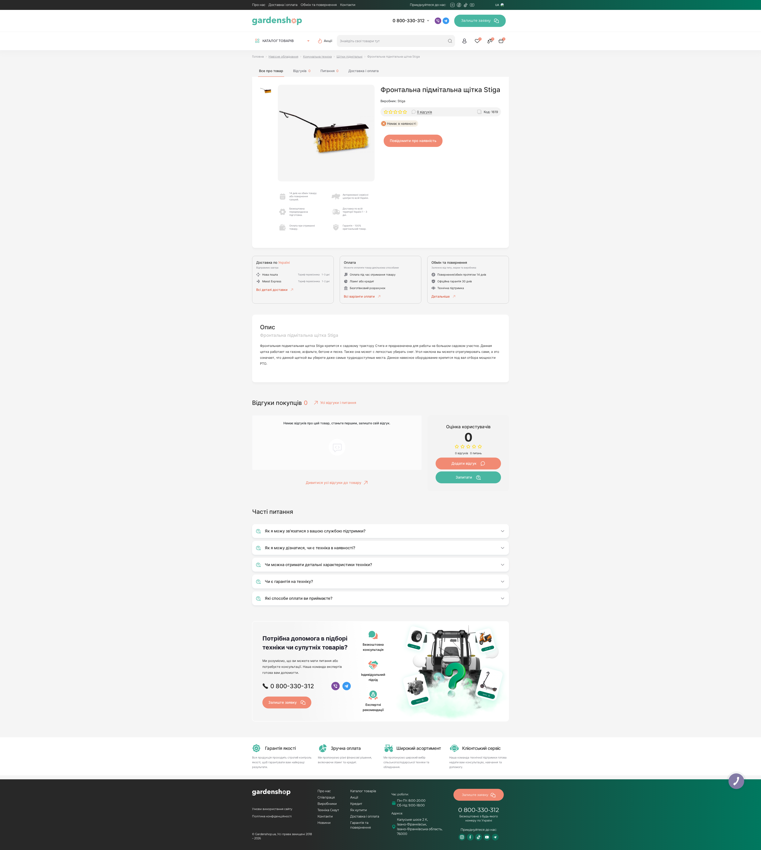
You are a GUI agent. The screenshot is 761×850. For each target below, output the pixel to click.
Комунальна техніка (317, 56)
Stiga (401, 101)
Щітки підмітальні (349, 56)
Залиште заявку (476, 20)
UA (497, 5)
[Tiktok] (465, 5)
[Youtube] (472, 5)
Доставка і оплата (283, 5)
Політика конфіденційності (272, 816)
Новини (324, 823)
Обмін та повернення (319, 5)
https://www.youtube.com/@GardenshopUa (487, 837)
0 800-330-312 (409, 20)
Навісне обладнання (283, 56)
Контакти (347, 5)
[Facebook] (459, 5)
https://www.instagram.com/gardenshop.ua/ (462, 837)
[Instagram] (452, 5)
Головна (258, 56)
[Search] (450, 41)
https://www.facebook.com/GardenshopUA (470, 837)
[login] (464, 41)
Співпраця (326, 797)
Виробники (327, 804)
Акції (354, 797)
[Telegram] (478, 5)
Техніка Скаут (328, 810)
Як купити (358, 810)
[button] (266, 91)
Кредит (356, 804)
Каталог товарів (363, 791)
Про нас (258, 5)
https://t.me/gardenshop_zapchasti (495, 837)
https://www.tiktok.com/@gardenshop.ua (478, 837)
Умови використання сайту (272, 809)
